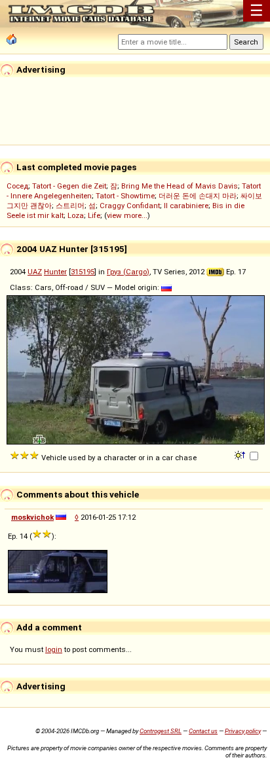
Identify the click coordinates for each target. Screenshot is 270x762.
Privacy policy (243, 731)
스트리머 (70, 205)
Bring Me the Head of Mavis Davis (179, 185)
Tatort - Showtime (125, 195)
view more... (127, 215)
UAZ (35, 271)
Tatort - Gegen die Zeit (69, 185)
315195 (82, 271)
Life (94, 215)
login (53, 649)
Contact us (203, 731)
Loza (76, 215)
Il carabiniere (186, 205)
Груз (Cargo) (128, 271)
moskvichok (32, 517)
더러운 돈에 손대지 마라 (198, 195)
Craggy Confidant (130, 205)
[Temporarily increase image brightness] (241, 454)
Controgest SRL (161, 731)
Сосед (17, 185)
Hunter (55, 271)
